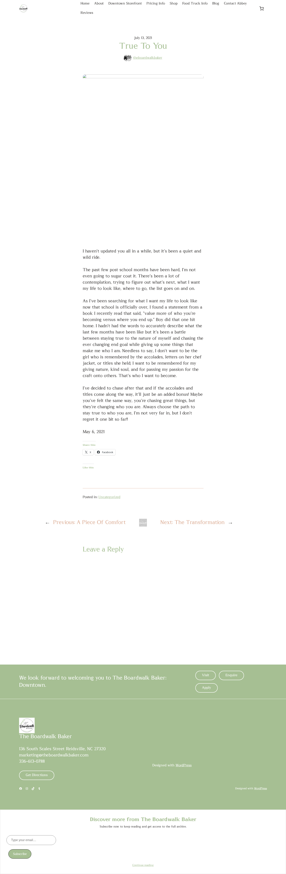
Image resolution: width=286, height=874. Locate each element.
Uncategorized (109, 497)
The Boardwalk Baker (45, 736)
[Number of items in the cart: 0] (261, 8)
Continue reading (143, 865)
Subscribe (20, 854)
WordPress (183, 765)
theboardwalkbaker (147, 58)
